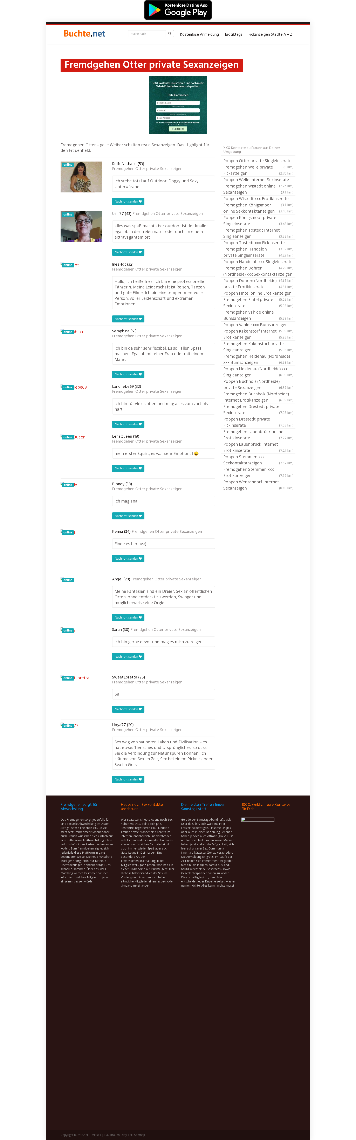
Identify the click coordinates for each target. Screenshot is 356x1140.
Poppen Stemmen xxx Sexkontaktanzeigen (258, 460)
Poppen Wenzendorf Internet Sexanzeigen (258, 485)
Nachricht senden (127, 201)
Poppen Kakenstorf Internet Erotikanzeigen (258, 334)
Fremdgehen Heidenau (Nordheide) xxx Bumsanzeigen (258, 359)
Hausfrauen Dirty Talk (118, 1135)
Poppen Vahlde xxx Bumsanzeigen (258, 325)
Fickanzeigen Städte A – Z (270, 35)
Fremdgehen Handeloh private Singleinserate (258, 252)
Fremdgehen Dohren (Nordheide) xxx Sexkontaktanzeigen (258, 271)
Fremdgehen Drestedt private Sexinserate (258, 409)
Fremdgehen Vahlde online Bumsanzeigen (258, 315)
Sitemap (139, 1135)
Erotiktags (233, 35)
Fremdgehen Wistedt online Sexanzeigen (258, 189)
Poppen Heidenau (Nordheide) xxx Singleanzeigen (258, 372)
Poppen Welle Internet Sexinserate (258, 180)
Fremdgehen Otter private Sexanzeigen (147, 168)
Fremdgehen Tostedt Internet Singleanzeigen (258, 233)
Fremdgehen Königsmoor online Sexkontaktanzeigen (258, 208)
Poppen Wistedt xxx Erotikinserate (258, 199)
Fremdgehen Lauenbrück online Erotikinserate (258, 435)
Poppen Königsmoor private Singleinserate (258, 220)
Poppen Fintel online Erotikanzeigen (258, 293)
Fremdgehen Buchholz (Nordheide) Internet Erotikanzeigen (258, 397)
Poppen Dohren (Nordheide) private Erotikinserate (258, 283)
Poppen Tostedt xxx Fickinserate (258, 243)
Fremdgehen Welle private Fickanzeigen (258, 170)
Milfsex (96, 1135)
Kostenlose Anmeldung (199, 35)
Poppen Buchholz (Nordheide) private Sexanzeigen (258, 384)
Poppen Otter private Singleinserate (258, 161)
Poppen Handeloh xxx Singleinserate (258, 262)
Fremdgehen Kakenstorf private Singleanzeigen (258, 347)
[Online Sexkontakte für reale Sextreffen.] (84, 34)
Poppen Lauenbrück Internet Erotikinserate (258, 447)
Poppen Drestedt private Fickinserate (258, 422)
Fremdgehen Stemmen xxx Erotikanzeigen (258, 472)
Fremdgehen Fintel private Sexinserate (258, 302)
